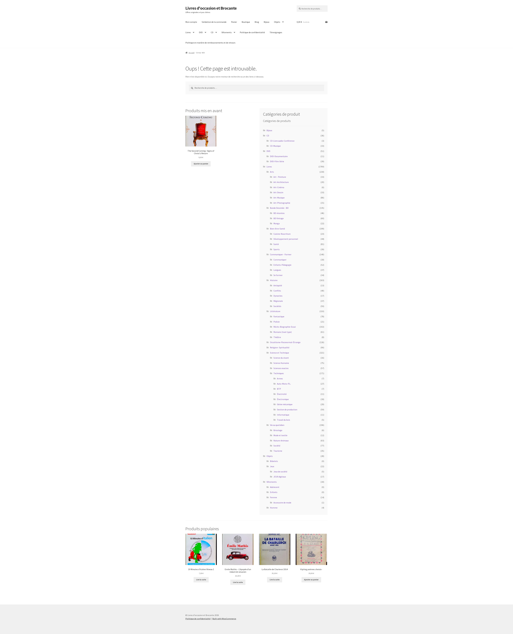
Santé (276, 244)
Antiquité (277, 285)
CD (212, 32)
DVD (201, 32)
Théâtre (277, 337)
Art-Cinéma (278, 187)
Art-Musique (279, 197)
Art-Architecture (281, 182)
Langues (277, 270)
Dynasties (277, 295)
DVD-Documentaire (279, 156)
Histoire (273, 280)
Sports (276, 249)
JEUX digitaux (279, 476)
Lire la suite (201, 579)
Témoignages (276, 32)
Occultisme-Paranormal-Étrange (285, 342)
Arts (272, 171)
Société (276, 445)
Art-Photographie (281, 202)
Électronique (283, 399)
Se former (278, 275)
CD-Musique (275, 146)
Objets (277, 22)
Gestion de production (287, 409)
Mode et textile (280, 435)
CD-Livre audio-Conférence (282, 140)
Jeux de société (280, 471)
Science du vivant (281, 357)
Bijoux (266, 22)
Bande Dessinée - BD (279, 208)
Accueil (191, 52)
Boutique (246, 22)
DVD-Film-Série (277, 161)
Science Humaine (281, 363)
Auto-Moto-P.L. (284, 383)
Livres (188, 32)
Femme (273, 497)
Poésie (276, 321)
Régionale (278, 301)
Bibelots (274, 461)
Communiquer (279, 259)
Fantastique (278, 316)
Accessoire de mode (282, 502)
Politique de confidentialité (252, 32)
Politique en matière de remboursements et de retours (210, 42)
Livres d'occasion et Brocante (211, 8)
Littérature (275, 311)
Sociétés (277, 306)
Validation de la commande (214, 22)
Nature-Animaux (281, 440)
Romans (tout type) (282, 332)
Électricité (282, 394)
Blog (257, 22)
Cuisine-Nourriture (282, 234)
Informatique (283, 414)
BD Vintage (278, 218)
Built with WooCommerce (224, 618)
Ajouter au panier (201, 163)
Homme (273, 507)
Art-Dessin (278, 192)
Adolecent (274, 487)
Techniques (278, 373)
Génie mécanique (284, 404)
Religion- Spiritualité (279, 347)
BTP (279, 388)
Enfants (273, 492)
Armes (280, 378)
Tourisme (277, 450)
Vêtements (226, 32)
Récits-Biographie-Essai (284, 326)
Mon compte (191, 22)
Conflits (277, 290)
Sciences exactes (281, 368)
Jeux (272, 466)
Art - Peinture (279, 177)
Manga (276, 223)
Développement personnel (285, 239)
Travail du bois (283, 419)
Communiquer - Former (280, 254)
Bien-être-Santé (277, 228)
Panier (234, 22)
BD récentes (279, 213)
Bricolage (277, 430)
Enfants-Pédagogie (282, 265)
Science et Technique (279, 352)
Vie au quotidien (277, 425)
